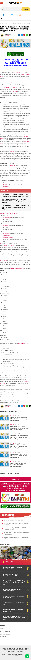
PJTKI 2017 (7, 36)
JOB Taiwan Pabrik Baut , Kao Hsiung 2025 (13, 520)
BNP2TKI (12, 245)
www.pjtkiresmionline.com (7, 396)
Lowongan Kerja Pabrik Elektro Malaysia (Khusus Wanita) (13, 610)
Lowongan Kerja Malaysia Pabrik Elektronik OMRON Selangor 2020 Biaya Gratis (15, 528)
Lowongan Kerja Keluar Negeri (15, 82)
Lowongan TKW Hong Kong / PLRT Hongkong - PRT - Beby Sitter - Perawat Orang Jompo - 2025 (14, 582)
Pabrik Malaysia (7, 235)
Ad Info (27, 648)
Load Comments (15, 479)
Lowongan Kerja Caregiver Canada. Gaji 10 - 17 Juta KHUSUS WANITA (14, 589)
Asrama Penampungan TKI (17, 268)
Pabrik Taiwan (6, 186)
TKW (16, 91)
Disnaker (5, 245)
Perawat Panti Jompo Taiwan (9, 213)
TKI (13, 91)
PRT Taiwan (6, 184)
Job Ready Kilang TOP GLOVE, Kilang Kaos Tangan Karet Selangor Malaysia (16, 533)
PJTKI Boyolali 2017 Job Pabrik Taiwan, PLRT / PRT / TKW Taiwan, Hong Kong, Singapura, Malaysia (18, 446)
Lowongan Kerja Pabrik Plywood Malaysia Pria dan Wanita (13, 596)
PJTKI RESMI (7, 87)
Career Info (19, 651)
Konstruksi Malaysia (8, 237)
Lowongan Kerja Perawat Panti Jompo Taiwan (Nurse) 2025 (12, 568)
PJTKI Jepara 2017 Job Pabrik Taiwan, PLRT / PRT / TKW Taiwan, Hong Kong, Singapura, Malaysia (18, 455)
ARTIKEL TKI (3, 629)
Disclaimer (11, 651)
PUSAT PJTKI (3, 260)
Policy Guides (23, 650)
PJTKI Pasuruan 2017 (18, 72)
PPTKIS (15, 87)
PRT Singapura (6, 225)
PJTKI (1, 243)
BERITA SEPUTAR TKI (5, 634)
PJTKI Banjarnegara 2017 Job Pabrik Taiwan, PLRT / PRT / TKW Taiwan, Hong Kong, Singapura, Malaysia (15, 201)
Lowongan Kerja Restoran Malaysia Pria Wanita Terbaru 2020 (16, 538)
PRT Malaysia (6, 233)
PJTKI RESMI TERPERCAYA (17, 654)
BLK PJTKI (12, 151)
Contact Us (19, 648)
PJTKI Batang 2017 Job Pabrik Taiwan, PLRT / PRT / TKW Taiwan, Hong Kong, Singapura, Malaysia (18, 418)
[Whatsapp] (27, 656)
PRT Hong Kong (7, 217)
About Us (12, 648)
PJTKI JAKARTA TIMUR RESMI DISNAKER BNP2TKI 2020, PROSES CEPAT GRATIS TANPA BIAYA (14, 617)
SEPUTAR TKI (3, 636)
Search (26, 9)
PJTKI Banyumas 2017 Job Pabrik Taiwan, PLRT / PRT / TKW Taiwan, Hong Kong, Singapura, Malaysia (15, 207)
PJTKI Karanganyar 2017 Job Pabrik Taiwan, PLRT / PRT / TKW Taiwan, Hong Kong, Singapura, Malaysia (19, 464)
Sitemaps (5, 648)
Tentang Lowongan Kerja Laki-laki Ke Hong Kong (13, 603)
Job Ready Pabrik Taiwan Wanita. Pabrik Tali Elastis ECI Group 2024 (16, 523)
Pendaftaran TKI (23, 344)
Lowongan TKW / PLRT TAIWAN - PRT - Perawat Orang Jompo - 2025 (12, 574)
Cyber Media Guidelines (11, 650)
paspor (7, 367)
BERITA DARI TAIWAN (5, 631)
